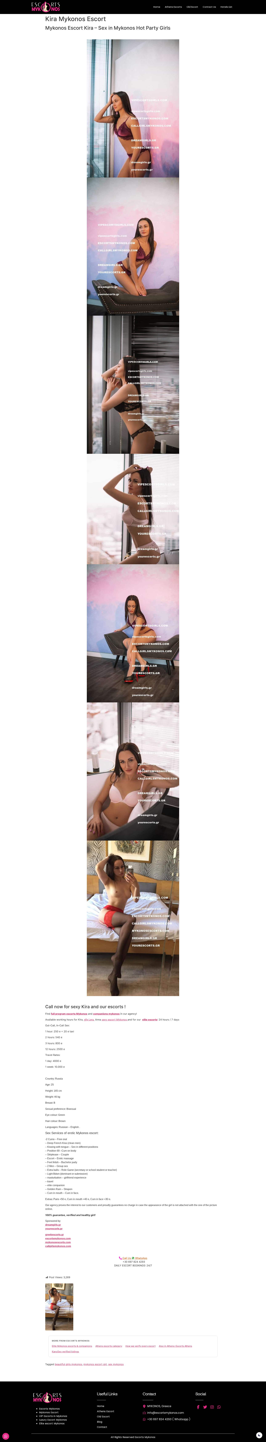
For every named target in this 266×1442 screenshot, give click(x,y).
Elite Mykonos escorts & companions (72, 1346)
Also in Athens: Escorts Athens (175, 1346)
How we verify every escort (140, 1346)
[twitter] (205, 1407)
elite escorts (149, 1019)
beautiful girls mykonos (68, 1364)
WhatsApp (140, 1258)
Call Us (127, 1258)
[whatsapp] (219, 1407)
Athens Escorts (173, 6)
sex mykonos (116, 1364)
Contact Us (209, 6)
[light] (259, 1435)
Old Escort (192, 6)
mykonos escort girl (95, 1364)
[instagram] (212, 1407)
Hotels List (226, 6)
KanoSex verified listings (65, 1351)
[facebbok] (198, 1407)
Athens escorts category (108, 1346)
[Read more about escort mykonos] (47, 7)
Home (156, 6)
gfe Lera (89, 1019)
